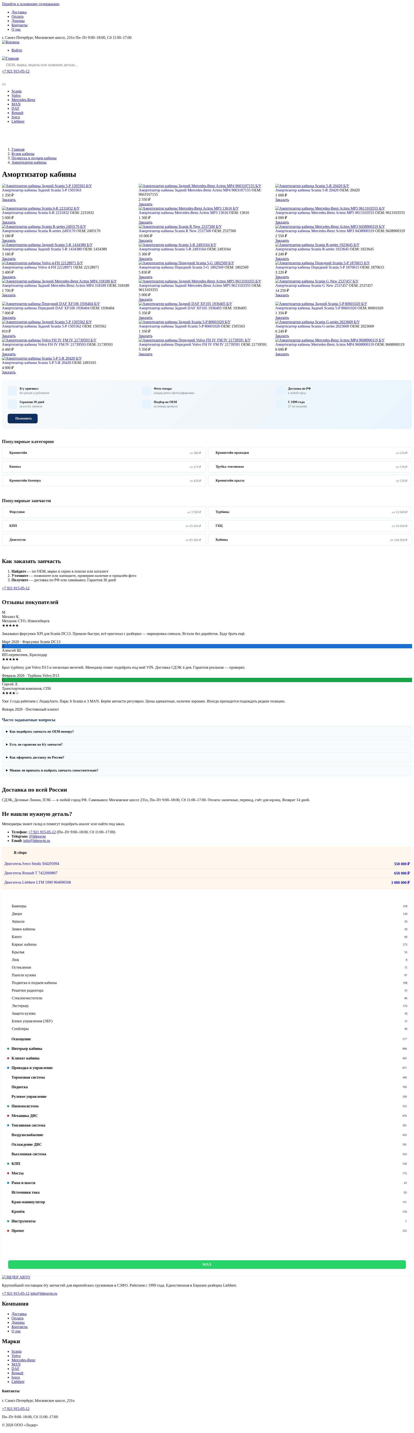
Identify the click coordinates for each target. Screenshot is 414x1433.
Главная (18, 149)
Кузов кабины (23, 154)
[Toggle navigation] (4, 84)
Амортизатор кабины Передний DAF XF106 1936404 (45, 308)
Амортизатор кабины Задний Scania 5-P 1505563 (41, 190)
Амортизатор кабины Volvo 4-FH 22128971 (37, 267)
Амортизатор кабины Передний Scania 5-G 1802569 (181, 267)
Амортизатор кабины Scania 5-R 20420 (307, 190)
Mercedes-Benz (23, 100)
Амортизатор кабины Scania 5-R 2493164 (172, 249)
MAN (16, 104)
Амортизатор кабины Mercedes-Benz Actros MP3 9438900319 (324, 231)
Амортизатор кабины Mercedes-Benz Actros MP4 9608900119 (324, 344)
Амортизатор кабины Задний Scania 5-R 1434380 (42, 249)
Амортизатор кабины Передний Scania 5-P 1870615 (317, 267)
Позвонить (23, 418)
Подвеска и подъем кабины (34, 158)
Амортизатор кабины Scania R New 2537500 (175, 231)
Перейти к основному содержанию (30, 4)
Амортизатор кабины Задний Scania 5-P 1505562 (41, 326)
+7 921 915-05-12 (15, 71)
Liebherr (18, 121)
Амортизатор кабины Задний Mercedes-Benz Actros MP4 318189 (54, 285)
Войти (17, 50)
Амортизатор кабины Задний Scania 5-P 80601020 (315, 308)
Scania (17, 91)
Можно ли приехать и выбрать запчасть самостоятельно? (54, 770)
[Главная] (10, 58)
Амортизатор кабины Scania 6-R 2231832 (35, 213)
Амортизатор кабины (29, 162)
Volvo (16, 95)
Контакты (20, 25)
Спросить (14, 77)
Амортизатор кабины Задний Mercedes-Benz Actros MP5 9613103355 (195, 285)
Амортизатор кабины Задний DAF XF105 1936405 (180, 308)
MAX (207, 1264)
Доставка (19, 12)
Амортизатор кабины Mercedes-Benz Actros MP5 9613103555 (324, 213)
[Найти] (407, 65)
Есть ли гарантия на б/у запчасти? (36, 744)
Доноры (18, 21)
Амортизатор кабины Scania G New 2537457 (311, 285)
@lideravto (37, 836)
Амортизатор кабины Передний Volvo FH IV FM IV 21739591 (189, 344)
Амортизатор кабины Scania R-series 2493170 (38, 231)
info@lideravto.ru (36, 841)
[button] (207, 896)
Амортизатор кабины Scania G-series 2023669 (312, 326)
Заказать (9, 200)
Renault (17, 113)
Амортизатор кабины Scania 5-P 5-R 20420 (36, 363)
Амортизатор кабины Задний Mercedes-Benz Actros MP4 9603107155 (195, 190)
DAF (15, 108)
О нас (16, 29)
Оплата (17, 16)
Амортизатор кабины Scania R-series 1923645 (312, 249)
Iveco (16, 117)
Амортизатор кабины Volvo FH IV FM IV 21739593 (44, 344)
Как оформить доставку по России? (37, 757)
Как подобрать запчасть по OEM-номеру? (42, 731)
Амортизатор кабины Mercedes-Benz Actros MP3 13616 (183, 213)
